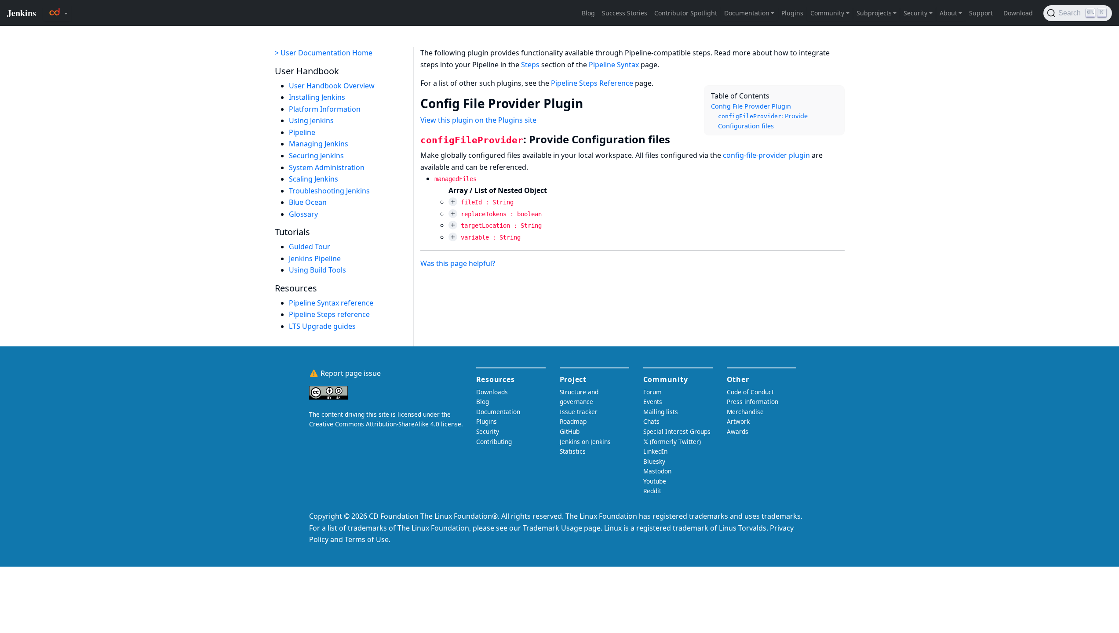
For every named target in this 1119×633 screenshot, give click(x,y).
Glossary (303, 214)
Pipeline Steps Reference (592, 83)
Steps (530, 64)
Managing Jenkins (318, 144)
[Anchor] (591, 103)
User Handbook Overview (332, 86)
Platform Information (325, 109)
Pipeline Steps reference (329, 314)
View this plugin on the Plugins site (478, 120)
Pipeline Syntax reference (331, 303)
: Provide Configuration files (763, 121)
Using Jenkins (311, 120)
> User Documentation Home (323, 53)
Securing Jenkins (316, 155)
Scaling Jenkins (313, 179)
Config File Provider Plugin (751, 106)
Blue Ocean (308, 202)
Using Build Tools (317, 270)
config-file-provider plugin (766, 155)
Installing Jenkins (317, 97)
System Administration (326, 167)
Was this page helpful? (457, 263)
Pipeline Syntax (614, 64)
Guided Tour (309, 246)
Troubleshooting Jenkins (329, 191)
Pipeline (302, 132)
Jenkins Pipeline (315, 258)
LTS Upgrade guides (322, 326)
